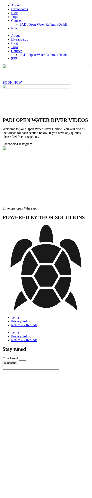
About (15, 5)
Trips (14, 17)
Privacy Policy (21, 321)
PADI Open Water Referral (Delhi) (43, 24)
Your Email (11, 358)
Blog (14, 13)
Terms (15, 317)
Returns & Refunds (24, 325)
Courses (16, 20)
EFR (14, 28)
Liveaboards (19, 9)
